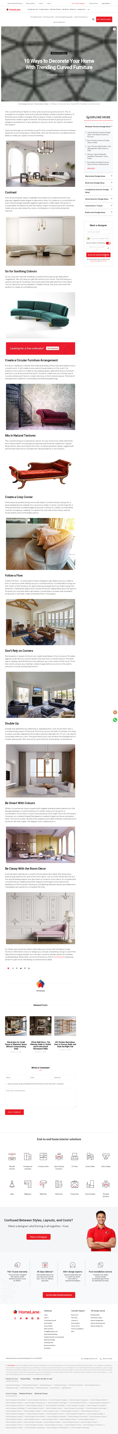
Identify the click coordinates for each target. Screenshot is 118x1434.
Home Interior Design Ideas (96, 199)
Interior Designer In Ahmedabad (15, 1400)
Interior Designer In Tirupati (34, 1425)
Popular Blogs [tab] (25, 1379)
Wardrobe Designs (46, 1385)
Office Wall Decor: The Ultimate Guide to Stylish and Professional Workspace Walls (40, 1045)
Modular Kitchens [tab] (25, 1393)
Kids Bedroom (48, 1342)
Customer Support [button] (79, 3)
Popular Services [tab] (12, 1379)
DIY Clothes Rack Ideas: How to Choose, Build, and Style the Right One (65, 1044)
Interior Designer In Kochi (14, 1411)
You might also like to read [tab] (42, 1379)
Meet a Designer (38, 1236)
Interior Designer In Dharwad (15, 1405)
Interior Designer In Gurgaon (76, 1405)
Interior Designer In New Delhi (56, 1416)
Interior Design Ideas (97, 1320)
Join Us (41, 3)
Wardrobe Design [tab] (41, 1393)
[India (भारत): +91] (88, 238)
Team (46, 1315)
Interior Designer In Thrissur (14, 1425)
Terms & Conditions (77, 1329)
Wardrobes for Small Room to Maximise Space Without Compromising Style (16, 1045)
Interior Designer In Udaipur (14, 1427)
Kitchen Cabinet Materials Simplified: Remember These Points (97, 156)
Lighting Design (66, 1388)
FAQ (72, 1331)
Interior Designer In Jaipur (54, 1408)
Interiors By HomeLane (98, 1323)
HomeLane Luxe (33, 9)
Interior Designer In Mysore (55, 1414)
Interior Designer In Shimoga (33, 1422)
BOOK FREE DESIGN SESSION (59, 1295)
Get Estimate (48, 1323)
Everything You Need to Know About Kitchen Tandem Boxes (98, 163)
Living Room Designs (60, 1385)
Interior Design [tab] (11, 1393)
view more (91, 168)
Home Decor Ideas (48, 17)
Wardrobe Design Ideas (95, 176)
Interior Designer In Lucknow (70, 1411)
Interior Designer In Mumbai (35, 1414)
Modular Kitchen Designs (30, 1385)
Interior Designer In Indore (35, 1408)
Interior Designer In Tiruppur (54, 1425)
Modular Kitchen (55, 9)
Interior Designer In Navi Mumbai (35, 1416)
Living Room (81, 9)
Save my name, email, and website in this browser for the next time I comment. (36, 1084)
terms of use (103, 261)
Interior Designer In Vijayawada (34, 1427)
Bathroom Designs (42, 1388)
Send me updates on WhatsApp (95, 243)
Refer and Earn (30, 3)
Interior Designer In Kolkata (32, 1411)
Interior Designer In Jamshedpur (74, 1408)
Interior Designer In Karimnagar (96, 1408)
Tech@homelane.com (51, 1331)
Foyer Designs (54, 1388)
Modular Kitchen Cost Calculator (54, 1337)
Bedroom (73, 9)
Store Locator (93, 3)
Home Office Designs (27, 1388)
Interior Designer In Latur (51, 1411)
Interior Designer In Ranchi (87, 1419)
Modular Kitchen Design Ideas (98, 126)
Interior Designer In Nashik (14, 1416)
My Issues (74, 1317)
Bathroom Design (49, 1340)
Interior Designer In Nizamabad (77, 1416)
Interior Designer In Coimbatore (99, 1403)
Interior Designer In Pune (50, 1419)
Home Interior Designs (13, 1385)
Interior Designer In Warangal (80, 1427)
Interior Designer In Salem (14, 1422)
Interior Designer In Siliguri (52, 1422)
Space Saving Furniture (92, 1385)
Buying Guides (95, 1315)
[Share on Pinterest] (114, 29)
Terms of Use (75, 1326)
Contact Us (74, 1320)
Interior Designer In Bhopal (14, 1403)
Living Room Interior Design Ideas (97, 190)
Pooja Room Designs (12, 1388)
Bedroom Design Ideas (95, 183)
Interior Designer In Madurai (90, 1411)
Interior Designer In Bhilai (98, 1400)
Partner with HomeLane (15, 3)
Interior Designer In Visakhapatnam (58, 1427)
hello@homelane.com (90, 1358)
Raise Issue (74, 1315)
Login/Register (105, 3)
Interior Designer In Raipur (68, 1419)
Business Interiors (50, 1345)
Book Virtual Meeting (50, 1334)
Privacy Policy (48, 1326)
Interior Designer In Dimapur (34, 1405)
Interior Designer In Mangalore (15, 1414)
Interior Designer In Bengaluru (79, 1400)
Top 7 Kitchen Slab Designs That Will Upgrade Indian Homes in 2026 (99, 148)
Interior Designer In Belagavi (58, 1400)
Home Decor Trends (93, 205)
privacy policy (93, 261)
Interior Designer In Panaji (14, 1419)
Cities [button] (49, 3)
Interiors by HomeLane (80, 17)
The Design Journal (36, 17)
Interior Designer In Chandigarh (57, 1403)
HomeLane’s (59, 957)
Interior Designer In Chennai (78, 1403)
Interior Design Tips (59, 22)
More (88, 9)
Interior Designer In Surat (70, 1422)
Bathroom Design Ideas (95, 212)
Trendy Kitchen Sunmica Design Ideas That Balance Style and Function (98, 134)
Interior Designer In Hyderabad (15, 1408)
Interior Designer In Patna (32, 1419)
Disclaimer (47, 1348)
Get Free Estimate (104, 19)
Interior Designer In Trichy (73, 1425)
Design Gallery (44, 9)
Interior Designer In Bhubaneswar (35, 1403)
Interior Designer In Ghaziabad (55, 1405)
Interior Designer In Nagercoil (75, 1414)
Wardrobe (65, 9)
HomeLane (11, 1365)
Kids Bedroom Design (76, 1385)
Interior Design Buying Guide (64, 17)
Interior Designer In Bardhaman (37, 1400)
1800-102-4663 (107, 1358)
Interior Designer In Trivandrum (93, 1425)
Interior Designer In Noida (98, 1416)
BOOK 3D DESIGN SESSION (98, 255)
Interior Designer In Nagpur (95, 1414)
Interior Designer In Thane (89, 1422)
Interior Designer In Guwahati (96, 1405)
